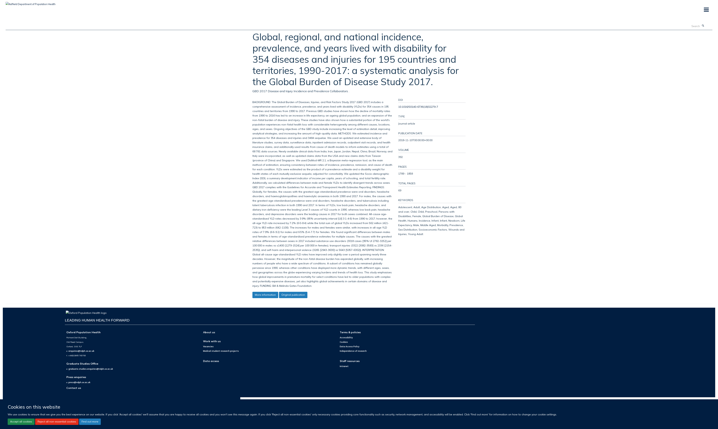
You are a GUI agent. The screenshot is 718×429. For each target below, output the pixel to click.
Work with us (212, 341)
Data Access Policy (349, 346)
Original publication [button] (293, 294)
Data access (211, 361)
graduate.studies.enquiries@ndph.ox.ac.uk (90, 369)
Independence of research (353, 351)
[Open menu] (706, 10)
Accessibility (346, 337)
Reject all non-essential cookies (57, 421)
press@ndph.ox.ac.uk (79, 382)
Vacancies (208, 346)
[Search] (703, 26)
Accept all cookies (21, 421)
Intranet (344, 366)
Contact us (73, 387)
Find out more (90, 421)
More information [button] (265, 294)
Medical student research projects (221, 351)
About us (209, 332)
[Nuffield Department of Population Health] (31, 2)
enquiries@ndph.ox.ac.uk (81, 351)
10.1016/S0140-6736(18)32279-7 (418, 106)
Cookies (344, 342)
